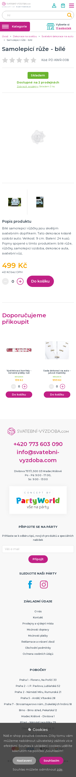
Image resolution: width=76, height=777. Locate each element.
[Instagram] (44, 584)
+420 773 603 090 (38, 444)
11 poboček (63, 28)
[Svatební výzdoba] (16, 4)
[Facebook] (30, 584)
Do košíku (40, 281)
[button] (54, 5)
